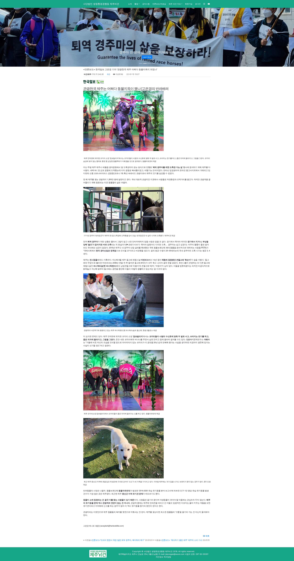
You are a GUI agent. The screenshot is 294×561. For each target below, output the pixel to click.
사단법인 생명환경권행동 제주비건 (101, 4)
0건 (108, 74)
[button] (22, 37)
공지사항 (146, 4)
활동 (136, 4)
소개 (130, 4)
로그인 (198, 4)
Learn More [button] (147, 57)
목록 (207, 536)
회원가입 (188, 4)
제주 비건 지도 (175, 4)
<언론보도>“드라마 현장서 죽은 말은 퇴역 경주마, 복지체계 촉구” (117, 540)
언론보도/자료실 (159, 4)
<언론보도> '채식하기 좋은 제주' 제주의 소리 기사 (181, 540)
